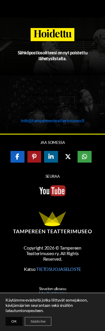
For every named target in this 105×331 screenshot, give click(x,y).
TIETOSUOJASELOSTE (58, 269)
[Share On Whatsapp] (85, 157)
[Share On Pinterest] (34, 157)
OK (14, 321)
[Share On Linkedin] (51, 157)
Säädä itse (38, 321)
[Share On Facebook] (17, 157)
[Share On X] (68, 157)
